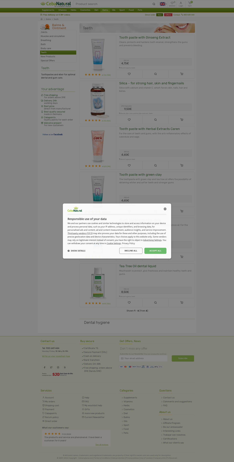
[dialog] (117, 231)
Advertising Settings (152, 240)
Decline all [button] (131, 250)
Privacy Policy (128, 243)
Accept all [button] (155, 250)
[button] (76, 250)
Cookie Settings (114, 243)
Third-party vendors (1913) (80, 233)
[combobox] (165, 209)
